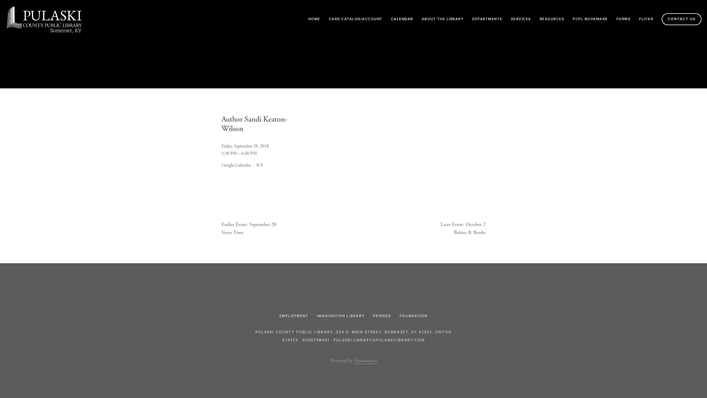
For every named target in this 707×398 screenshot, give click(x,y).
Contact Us (682, 19)
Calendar (402, 19)
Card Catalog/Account (355, 19)
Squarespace (365, 360)
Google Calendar (236, 165)
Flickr (646, 19)
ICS (259, 165)
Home (314, 19)
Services (521, 19)
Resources (552, 19)
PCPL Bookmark (590, 19)
